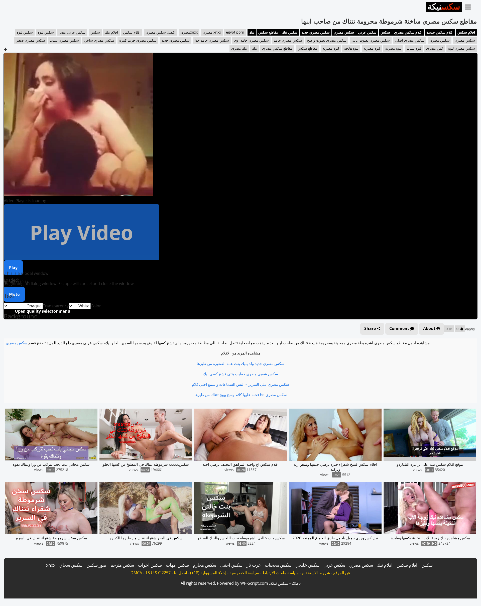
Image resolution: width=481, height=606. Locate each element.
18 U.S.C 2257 (158, 572)
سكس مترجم (122, 565)
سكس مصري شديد (64, 40)
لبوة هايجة (351, 48)
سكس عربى (334, 565)
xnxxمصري (189, 32)
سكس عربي (367, 32)
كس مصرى (434, 48)
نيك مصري (239, 48)
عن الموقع (341, 572)
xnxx (50, 565)
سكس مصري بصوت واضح (326, 40)
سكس (385, 32)
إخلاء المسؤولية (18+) (208, 572)
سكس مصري (344, 32)
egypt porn (235, 32)
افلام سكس (466, 32)
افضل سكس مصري (160, 32)
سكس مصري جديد (316, 32)
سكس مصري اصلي (409, 40)
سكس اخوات (150, 565)
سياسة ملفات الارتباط (280, 572)
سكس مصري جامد (288, 40)
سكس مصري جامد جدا (212, 40)
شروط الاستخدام (316, 572)
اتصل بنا (180, 572)
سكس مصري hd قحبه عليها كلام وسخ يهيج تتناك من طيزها (240, 394)
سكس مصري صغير (30, 40)
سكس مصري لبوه (461, 48)
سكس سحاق (70, 565)
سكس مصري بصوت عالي (370, 40)
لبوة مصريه (372, 48)
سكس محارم (204, 565)
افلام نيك (111, 32)
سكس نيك (290, 32)
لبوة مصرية (393, 48)
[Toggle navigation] (469, 6)
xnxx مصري (212, 32)
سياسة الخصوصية (244, 572)
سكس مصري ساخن (99, 40)
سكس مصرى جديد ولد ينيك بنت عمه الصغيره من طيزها (240, 363)
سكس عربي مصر (72, 32)
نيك (251, 32)
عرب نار (254, 565)
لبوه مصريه (330, 48)
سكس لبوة (46, 32)
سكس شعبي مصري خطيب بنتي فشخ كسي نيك (240, 373)
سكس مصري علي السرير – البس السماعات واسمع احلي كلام (240, 384)
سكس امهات (177, 565)
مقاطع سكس (268, 32)
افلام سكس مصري (408, 32)
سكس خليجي (307, 565)
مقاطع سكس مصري (277, 48)
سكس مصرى (465, 40)
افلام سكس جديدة (439, 32)
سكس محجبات (278, 565)
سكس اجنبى (231, 565)
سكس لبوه (25, 32)
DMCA (136, 572)
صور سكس (96, 565)
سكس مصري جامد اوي (251, 40)
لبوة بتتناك (414, 48)
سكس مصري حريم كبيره (138, 40)
